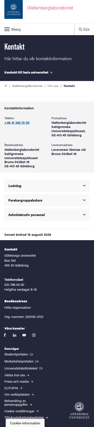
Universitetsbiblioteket (24, 368)
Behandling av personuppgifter (16, 402)
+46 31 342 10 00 (17, 123)
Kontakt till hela (26, 72)
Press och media (17, 381)
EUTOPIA (11, 388)
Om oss (53, 85)
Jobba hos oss (15, 375)
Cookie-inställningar (19, 411)
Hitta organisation (17, 307)
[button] (37, 29)
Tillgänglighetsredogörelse (24, 417)
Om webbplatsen (17, 394)
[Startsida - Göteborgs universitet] (79, 410)
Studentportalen (19, 353)
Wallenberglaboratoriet (27, 85)
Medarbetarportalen (22, 361)
